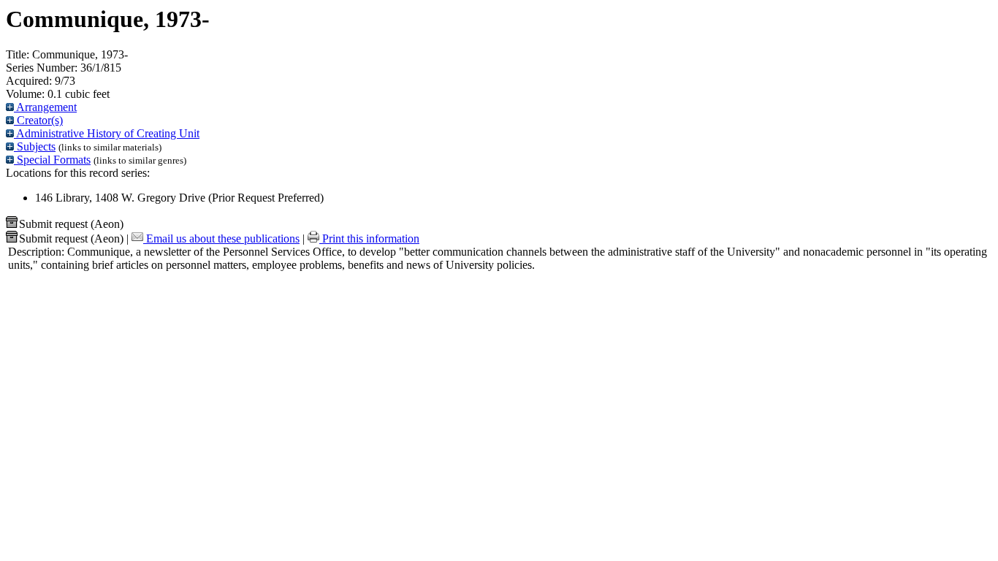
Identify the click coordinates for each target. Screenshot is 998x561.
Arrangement (45, 107)
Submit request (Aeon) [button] (71, 224)
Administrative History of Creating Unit (106, 133)
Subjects (35, 146)
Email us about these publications (221, 238)
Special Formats (52, 159)
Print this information (369, 238)
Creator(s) (38, 120)
